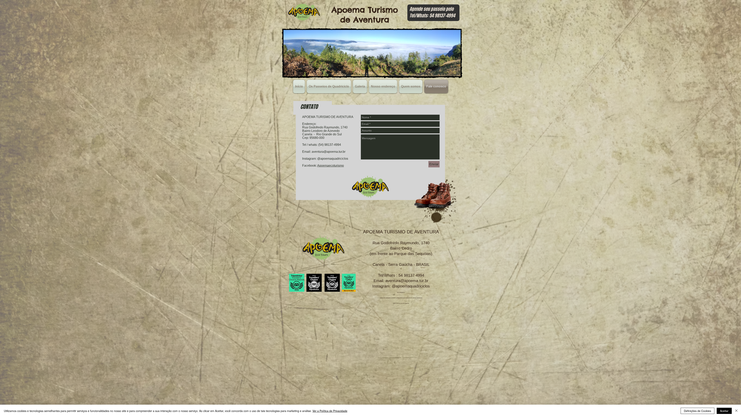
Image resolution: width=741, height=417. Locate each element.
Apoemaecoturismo (330, 165)
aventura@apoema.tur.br (328, 151)
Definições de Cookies (697, 411)
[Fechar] (736, 411)
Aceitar (724, 411)
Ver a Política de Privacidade (329, 411)
